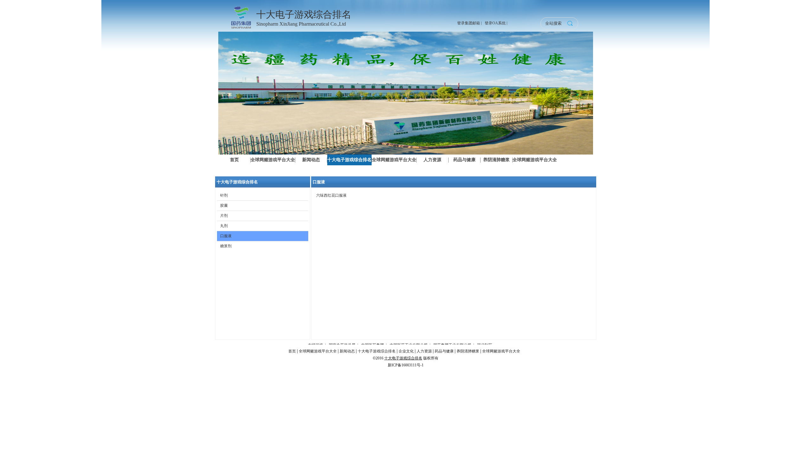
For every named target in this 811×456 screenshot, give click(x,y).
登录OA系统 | (496, 23)
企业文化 (406, 351)
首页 (292, 351)
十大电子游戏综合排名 (377, 351)
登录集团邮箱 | (469, 23)
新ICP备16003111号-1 (406, 365)
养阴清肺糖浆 (468, 351)
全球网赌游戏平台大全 (318, 351)
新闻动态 (347, 351)
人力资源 (424, 351)
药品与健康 (444, 351)
